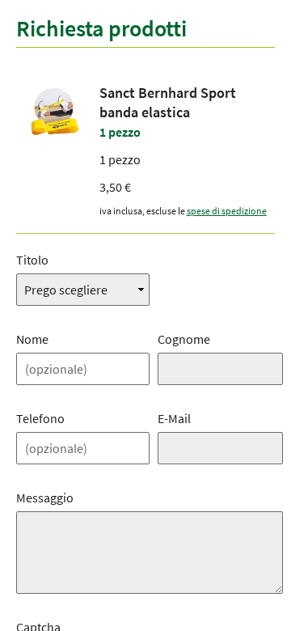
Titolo (32, 260)
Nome (32, 339)
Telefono (40, 418)
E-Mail (174, 418)
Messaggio (45, 497)
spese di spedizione (227, 211)
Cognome (184, 339)
